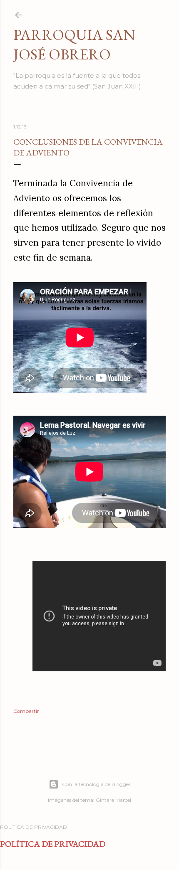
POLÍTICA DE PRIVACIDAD (52, 843)
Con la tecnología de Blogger (96, 784)
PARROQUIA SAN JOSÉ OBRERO (74, 44)
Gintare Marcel (113, 800)
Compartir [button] (26, 711)
